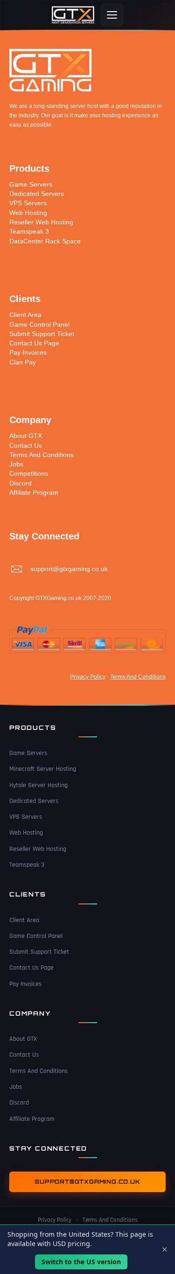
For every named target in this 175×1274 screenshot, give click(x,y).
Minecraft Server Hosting (42, 769)
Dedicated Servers (36, 193)
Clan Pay (22, 362)
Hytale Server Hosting (38, 785)
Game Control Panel (39, 324)
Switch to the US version (81, 1261)
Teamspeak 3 (29, 231)
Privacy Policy (87, 677)
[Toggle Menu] (112, 15)
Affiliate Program (33, 492)
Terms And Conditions (41, 454)
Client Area (25, 314)
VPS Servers (25, 817)
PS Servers (30, 203)
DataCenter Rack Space (45, 241)
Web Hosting (28, 212)
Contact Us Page (34, 343)
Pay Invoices (28, 352)
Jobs (16, 464)
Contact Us (25, 445)
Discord (20, 483)
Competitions (28, 473)
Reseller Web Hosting (41, 222)
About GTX (26, 435)
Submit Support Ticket (41, 333)
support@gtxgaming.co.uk (69, 569)
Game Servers (30, 184)
